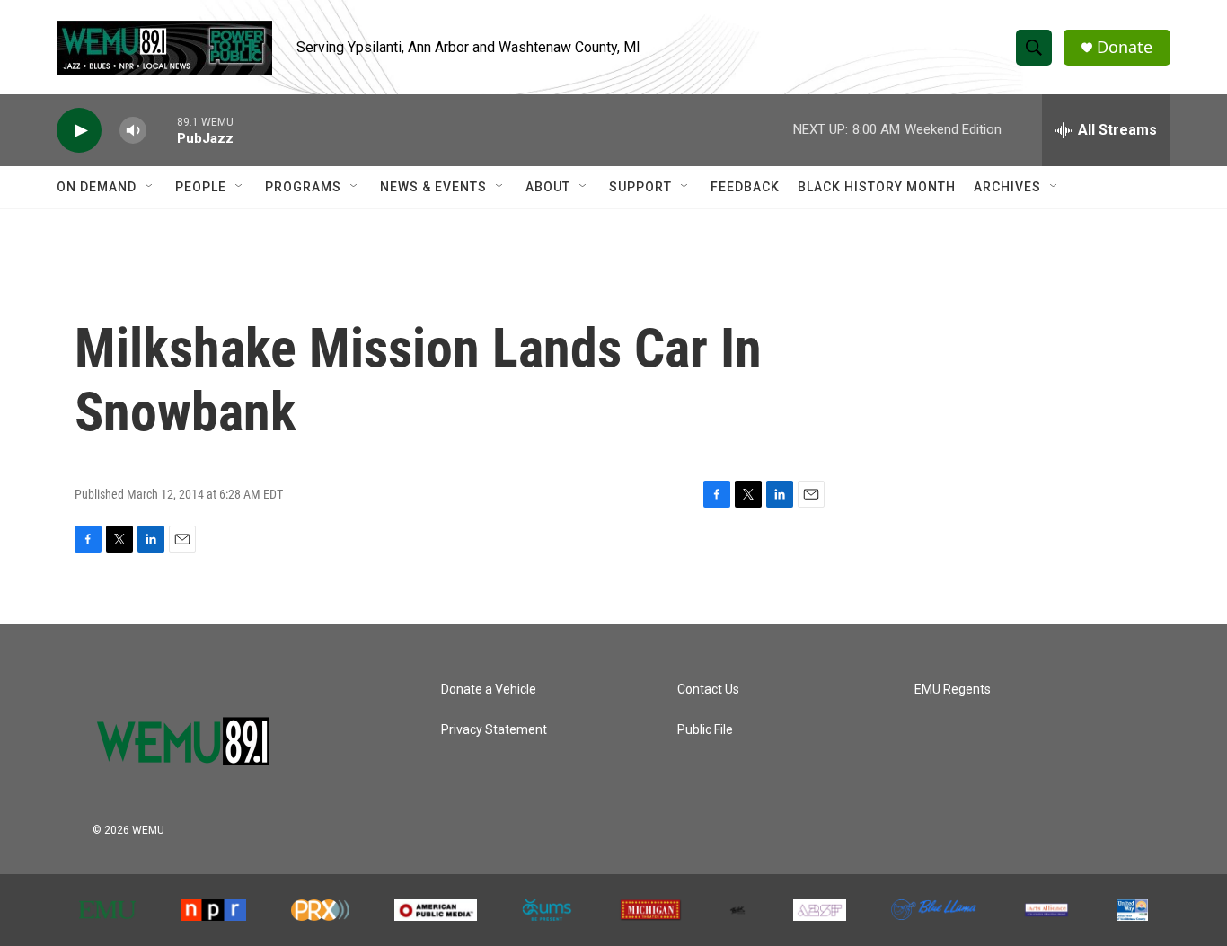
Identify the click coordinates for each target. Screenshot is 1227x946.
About (547, 187)
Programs (303, 187)
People (200, 187)
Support (640, 187)
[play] (79, 130)
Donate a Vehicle (488, 689)
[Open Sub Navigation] (150, 187)
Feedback (745, 187)
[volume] (133, 131)
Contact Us (708, 689)
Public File (705, 730)
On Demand (97, 187)
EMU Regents (952, 689)
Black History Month (877, 187)
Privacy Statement (494, 730)
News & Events (433, 187)
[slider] (161, 129)
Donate (1124, 47)
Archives (1007, 187)
